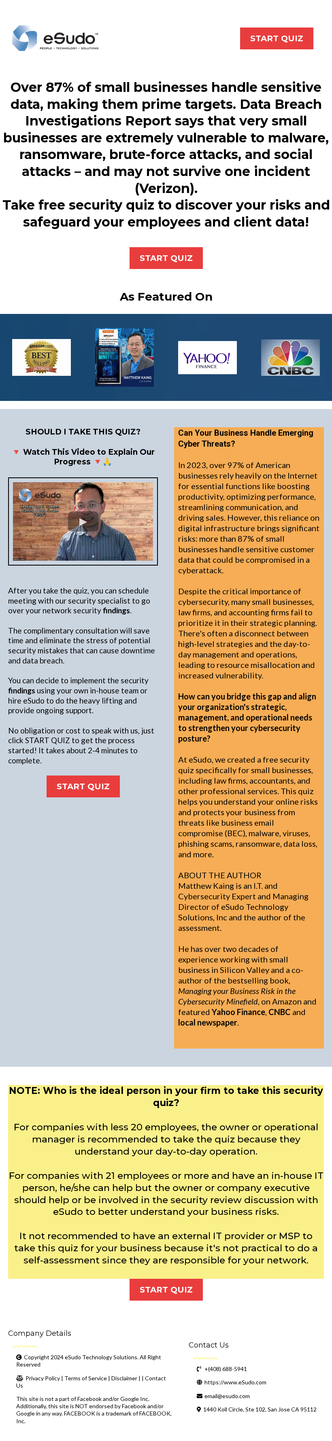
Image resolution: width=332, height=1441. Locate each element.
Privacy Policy (43, 1378)
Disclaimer (124, 1378)
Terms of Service (85, 1378)
